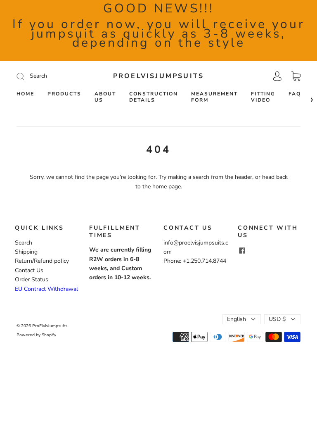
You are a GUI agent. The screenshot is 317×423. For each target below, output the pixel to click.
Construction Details (153, 97)
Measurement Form (214, 97)
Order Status (31, 279)
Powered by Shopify (36, 335)
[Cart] (295, 76)
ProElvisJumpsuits (158, 76)
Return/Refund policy (42, 261)
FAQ (295, 94)
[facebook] (242, 250)
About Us (105, 97)
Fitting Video (263, 97)
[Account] (277, 76)
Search (23, 243)
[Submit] (52, 76)
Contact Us (29, 270)
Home (25, 94)
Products (64, 94)
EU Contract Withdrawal (46, 289)
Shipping (26, 252)
